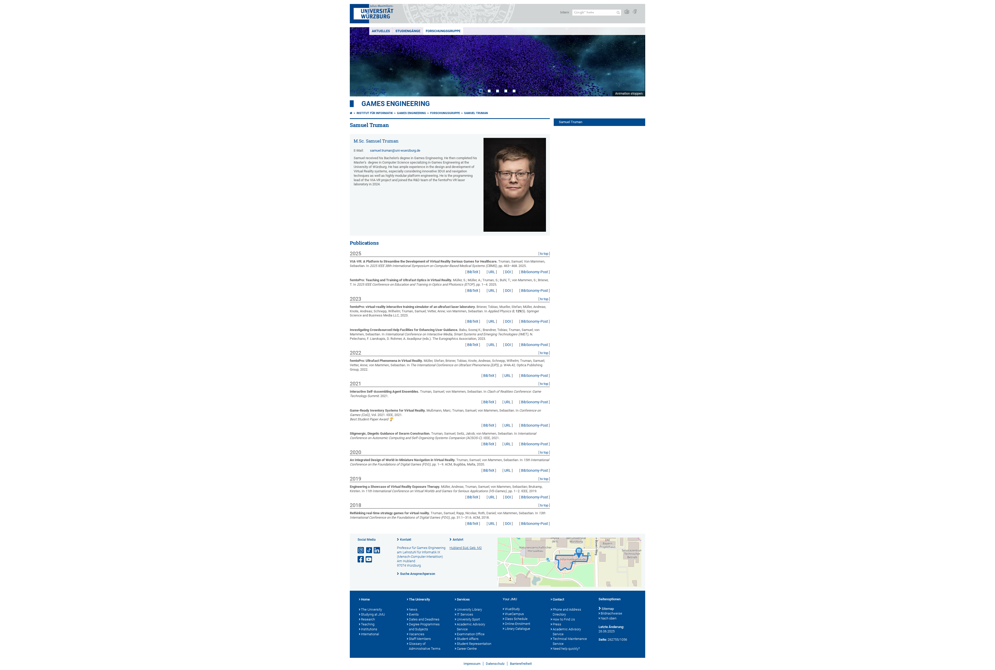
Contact (558, 599)
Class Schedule (516, 619)
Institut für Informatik (375, 113)
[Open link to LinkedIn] (377, 550)
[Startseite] (351, 113)
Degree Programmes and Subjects (424, 626)
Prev (358, 62)
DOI (508, 272)
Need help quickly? (566, 649)
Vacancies (416, 634)
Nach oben (608, 618)
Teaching (367, 624)
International (370, 634)
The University (371, 609)
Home (365, 599)
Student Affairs (468, 639)
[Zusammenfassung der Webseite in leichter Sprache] (626, 12)
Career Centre (467, 649)
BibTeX (472, 272)
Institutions (369, 629)
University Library (469, 609)
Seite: (603, 639)
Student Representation (474, 644)
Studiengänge (407, 31)
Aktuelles (381, 31)
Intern (564, 12)
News (413, 609)
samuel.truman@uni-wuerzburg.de (395, 150)
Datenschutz (495, 664)
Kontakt (405, 539)
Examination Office (471, 634)
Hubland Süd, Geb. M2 (466, 548)
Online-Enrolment (517, 624)
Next (636, 62)
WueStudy (512, 609)
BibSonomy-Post (534, 272)
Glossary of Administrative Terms (424, 646)
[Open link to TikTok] (369, 550)
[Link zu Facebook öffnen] (361, 559)
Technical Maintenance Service (570, 641)
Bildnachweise (611, 613)
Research (368, 619)
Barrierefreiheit (521, 664)
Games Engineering (395, 104)
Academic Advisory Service (471, 626)
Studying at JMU (373, 614)
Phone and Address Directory (567, 612)
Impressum (472, 664)
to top (544, 254)
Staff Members (420, 639)
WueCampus (514, 614)
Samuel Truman (476, 113)
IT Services (465, 614)
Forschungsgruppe (443, 31)
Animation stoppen (629, 93)
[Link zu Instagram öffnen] (361, 550)
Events (414, 614)
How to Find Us (564, 619)
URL (491, 272)
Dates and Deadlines (424, 619)
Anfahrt (458, 539)
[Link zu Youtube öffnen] (369, 559)
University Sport (468, 619)
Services (463, 599)
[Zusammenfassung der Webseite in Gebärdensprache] (634, 12)
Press (557, 624)
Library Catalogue (517, 629)
